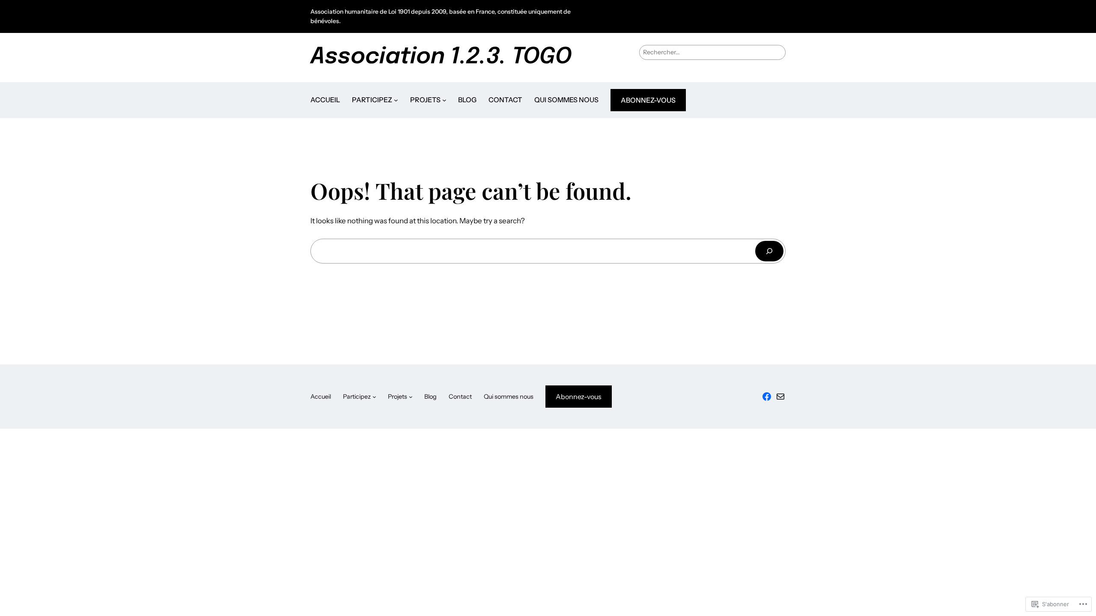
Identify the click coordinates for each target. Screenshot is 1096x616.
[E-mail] (780, 396)
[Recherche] (769, 251)
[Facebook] (767, 396)
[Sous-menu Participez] (396, 100)
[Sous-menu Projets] (444, 100)
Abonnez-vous (648, 100)
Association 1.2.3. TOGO (441, 57)
